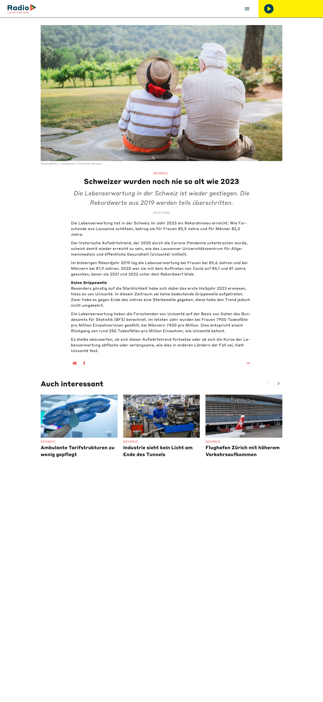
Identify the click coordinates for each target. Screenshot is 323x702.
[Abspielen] (269, 8)
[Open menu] (247, 9)
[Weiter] (278, 383)
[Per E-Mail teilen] (75, 363)
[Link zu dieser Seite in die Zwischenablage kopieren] (248, 363)
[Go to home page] (22, 8)
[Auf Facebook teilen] (84, 363)
